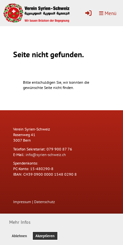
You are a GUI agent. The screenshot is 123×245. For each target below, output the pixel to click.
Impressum (22, 201)
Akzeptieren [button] (44, 236)
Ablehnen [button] (19, 236)
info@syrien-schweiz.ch (46, 154)
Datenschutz (44, 201)
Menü (109, 13)
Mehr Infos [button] (20, 222)
